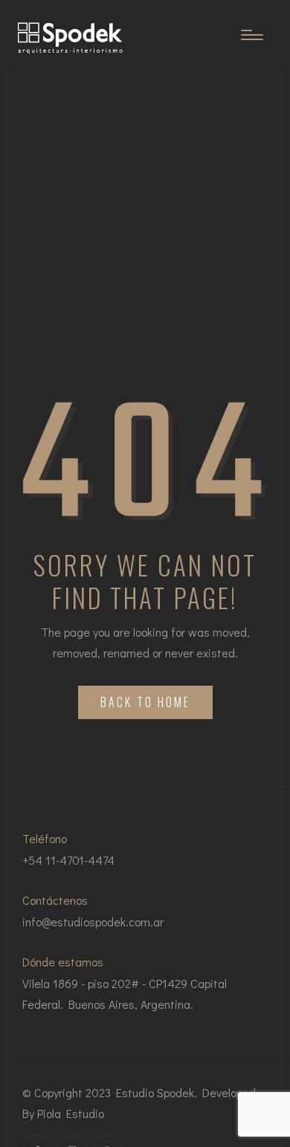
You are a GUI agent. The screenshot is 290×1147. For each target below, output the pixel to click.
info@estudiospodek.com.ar (93, 921)
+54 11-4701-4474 (68, 860)
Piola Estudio (70, 1113)
